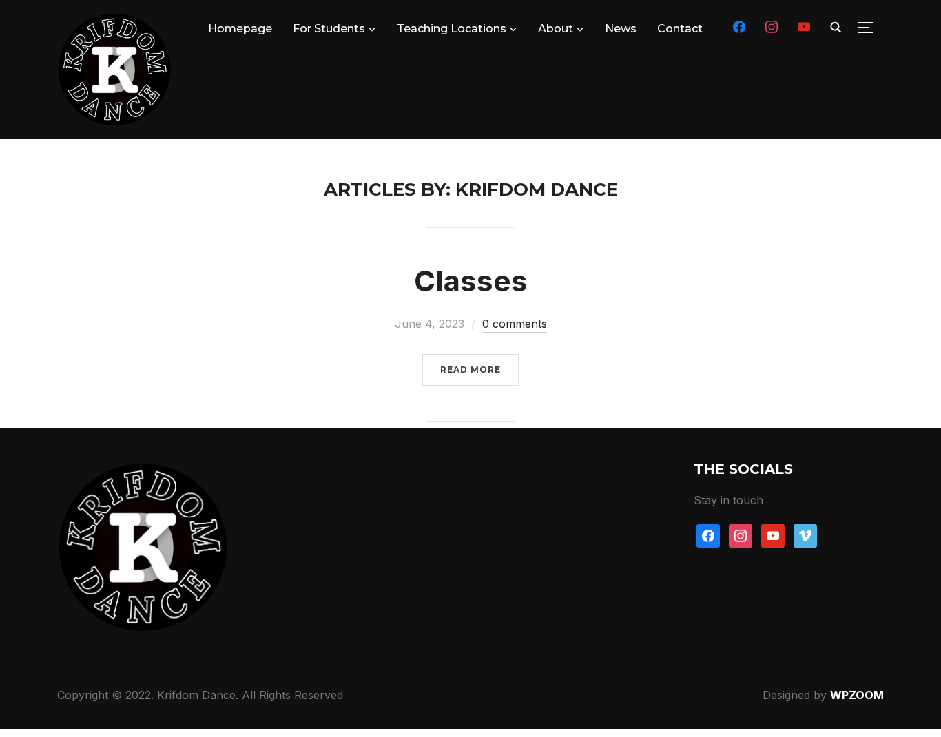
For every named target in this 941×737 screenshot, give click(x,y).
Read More (470, 369)
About (555, 28)
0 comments (514, 324)
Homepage (240, 28)
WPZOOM (857, 695)
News (621, 28)
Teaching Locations (451, 28)
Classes (471, 280)
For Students (329, 28)
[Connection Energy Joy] (143, 471)
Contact (680, 28)
